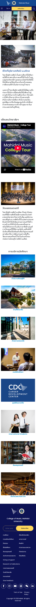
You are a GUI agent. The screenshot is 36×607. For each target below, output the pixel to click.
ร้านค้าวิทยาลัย (7, 572)
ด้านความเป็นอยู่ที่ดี (18, 278)
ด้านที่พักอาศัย (18, 309)
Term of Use (18, 592)
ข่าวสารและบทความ (24, 547)
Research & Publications (11, 564)
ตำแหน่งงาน (22, 552)
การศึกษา (5, 535)
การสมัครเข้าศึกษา (8, 539)
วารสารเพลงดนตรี (8, 568)
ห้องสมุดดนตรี (18, 465)
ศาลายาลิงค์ (6, 576)
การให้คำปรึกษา (18, 372)
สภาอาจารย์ (22, 539)
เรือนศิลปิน (22, 556)
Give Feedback (8, 581)
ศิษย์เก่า (21, 543)
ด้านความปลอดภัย (18, 341)
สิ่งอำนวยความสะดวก (18, 496)
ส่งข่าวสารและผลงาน (9, 556)
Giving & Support (9, 560)
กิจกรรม (5, 543)
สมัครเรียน (21, 9)
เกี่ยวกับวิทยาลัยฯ (24, 535)
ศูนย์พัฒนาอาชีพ (18, 403)
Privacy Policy (26, 593)
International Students (18, 434)
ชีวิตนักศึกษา (6, 547)
